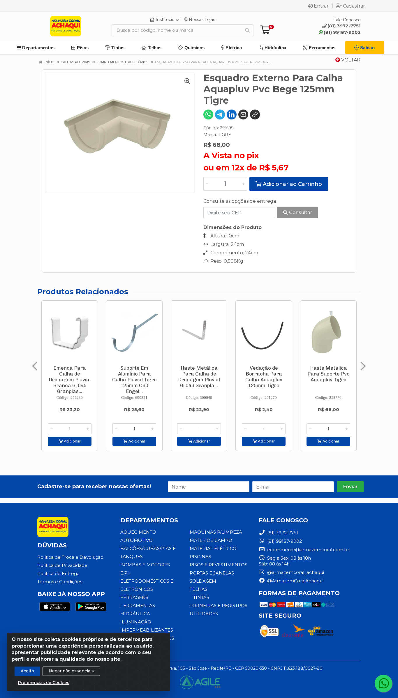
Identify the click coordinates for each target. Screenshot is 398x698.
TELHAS (198, 589)
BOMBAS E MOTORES (145, 564)
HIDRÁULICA (135, 613)
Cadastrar (354, 5)
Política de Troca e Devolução (70, 557)
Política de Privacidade (62, 565)
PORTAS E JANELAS (212, 573)
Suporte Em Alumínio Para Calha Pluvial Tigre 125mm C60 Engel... (134, 379)
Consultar (300, 212)
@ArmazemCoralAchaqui (294, 581)
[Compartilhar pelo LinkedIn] (232, 114)
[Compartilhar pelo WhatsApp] (208, 114)
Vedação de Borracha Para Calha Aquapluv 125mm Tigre (263, 376)
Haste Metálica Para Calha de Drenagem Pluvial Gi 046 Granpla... (199, 376)
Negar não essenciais (71, 671)
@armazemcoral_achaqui (295, 572)
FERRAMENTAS (137, 605)
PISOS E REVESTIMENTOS (218, 564)
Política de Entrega (58, 573)
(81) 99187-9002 (342, 32)
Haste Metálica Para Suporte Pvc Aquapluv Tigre (328, 374)
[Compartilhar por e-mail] (243, 114)
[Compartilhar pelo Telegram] (220, 114)
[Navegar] (34, 366)
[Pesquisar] (247, 30)
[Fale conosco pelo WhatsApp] (383, 683)
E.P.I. (125, 573)
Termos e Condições (59, 581)
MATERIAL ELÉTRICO (213, 548)
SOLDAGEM (203, 581)
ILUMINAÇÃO (135, 622)
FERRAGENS (134, 597)
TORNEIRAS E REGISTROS (218, 605)
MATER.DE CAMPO (211, 540)
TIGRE (224, 134)
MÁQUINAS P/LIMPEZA (216, 532)
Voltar (350, 60)
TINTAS (201, 597)
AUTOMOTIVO (136, 540)
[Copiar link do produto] (255, 114)
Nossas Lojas (201, 19)
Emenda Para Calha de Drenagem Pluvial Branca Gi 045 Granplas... (70, 379)
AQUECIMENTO (138, 532)
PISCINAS (200, 556)
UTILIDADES (204, 613)
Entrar (321, 5)
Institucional (167, 19)
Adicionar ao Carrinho (291, 184)
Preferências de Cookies (43, 682)
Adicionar (72, 441)
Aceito (27, 671)
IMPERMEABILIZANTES (146, 630)
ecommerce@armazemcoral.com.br (307, 549)
